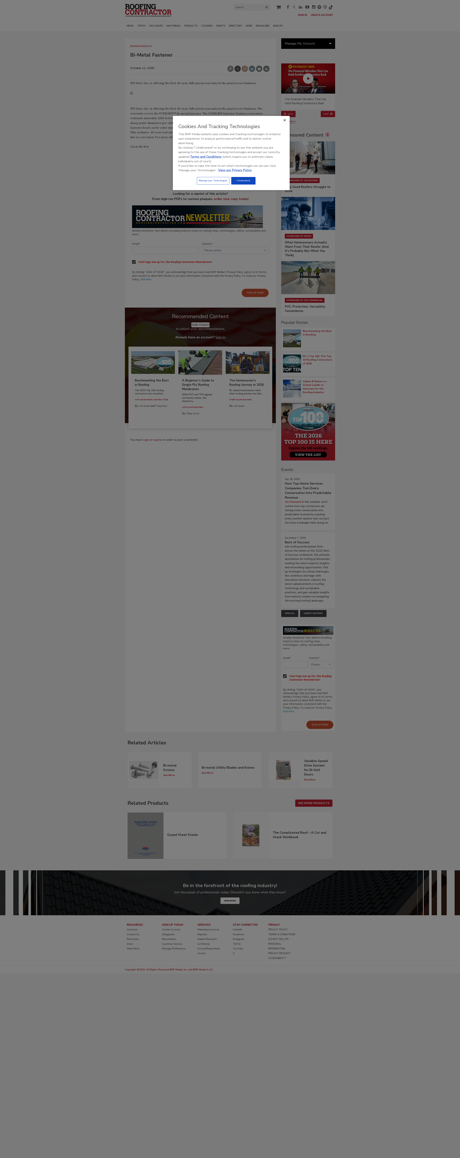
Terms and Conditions (206, 157)
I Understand (243, 180)
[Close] (285, 120)
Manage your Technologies (213, 180)
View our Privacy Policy (235, 170)
